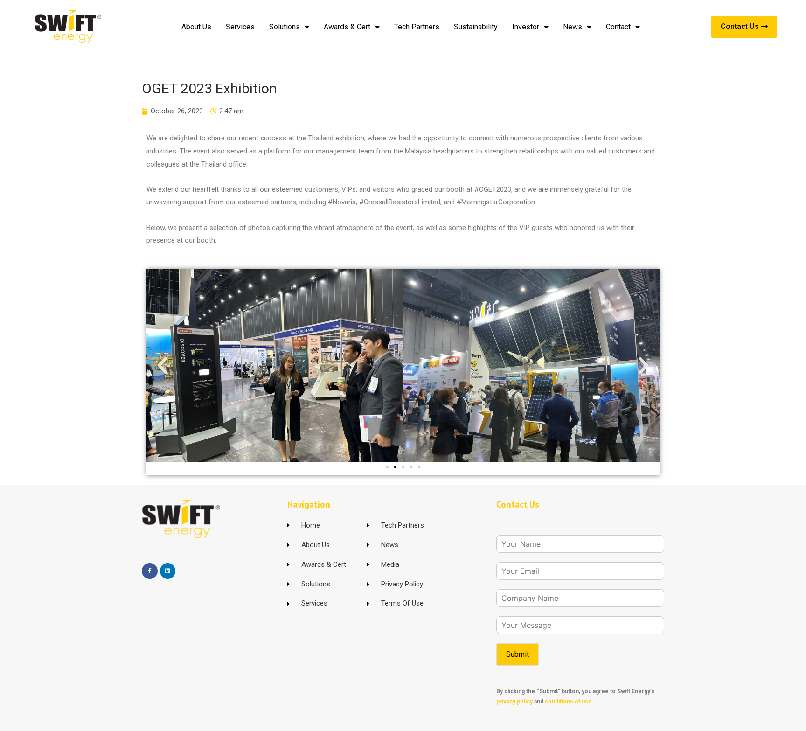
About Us (196, 26)
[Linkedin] (168, 571)
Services (240, 26)
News (572, 26)
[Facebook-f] (150, 571)
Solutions (284, 26)
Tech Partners (416, 26)
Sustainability (476, 26)
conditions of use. (569, 701)
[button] (162, 365)
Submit (517, 654)
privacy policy (514, 701)
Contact (618, 26)
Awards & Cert (347, 26)
